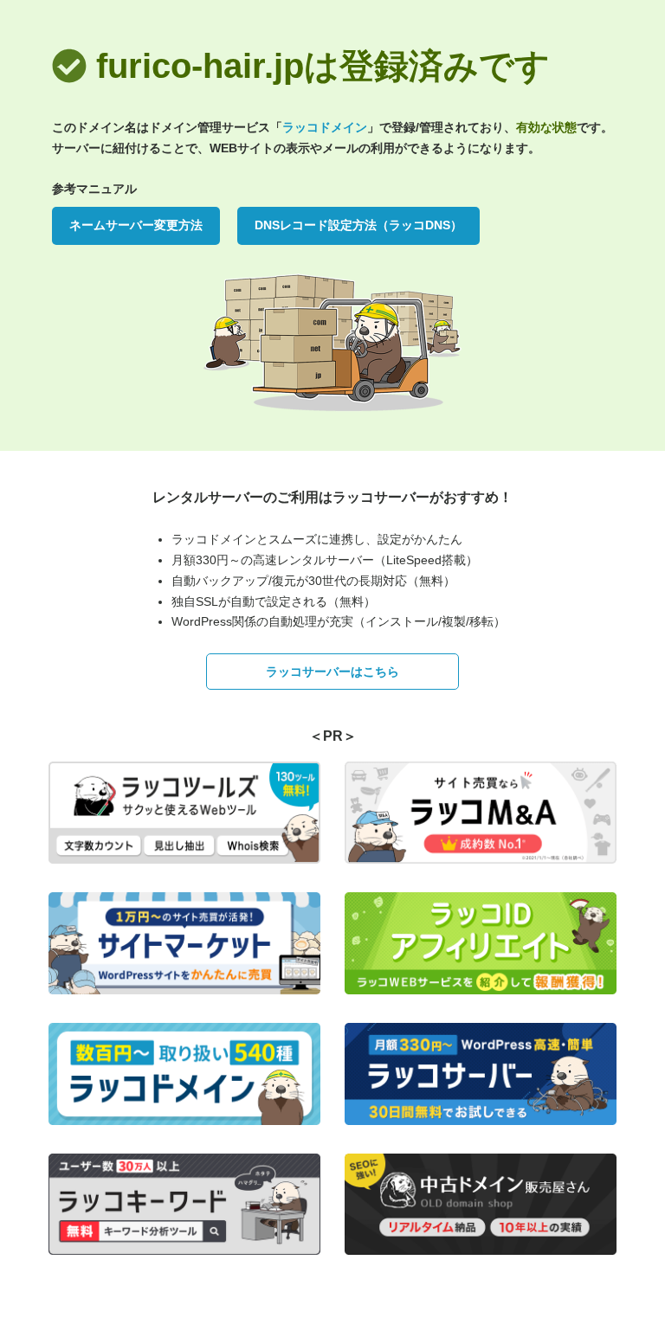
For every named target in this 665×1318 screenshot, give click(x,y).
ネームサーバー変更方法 (136, 225)
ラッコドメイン (324, 127)
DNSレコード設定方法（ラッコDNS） (358, 225)
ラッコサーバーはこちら (332, 671)
